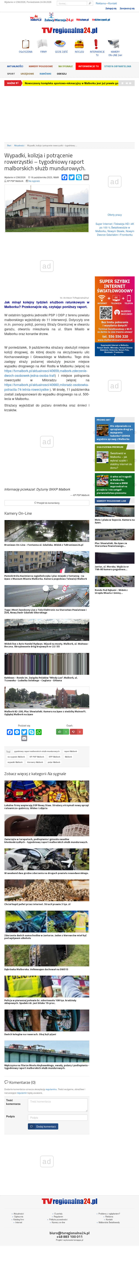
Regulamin (57, 1216)
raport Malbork (70, 751)
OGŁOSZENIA (25, 52)
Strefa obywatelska (117, 66)
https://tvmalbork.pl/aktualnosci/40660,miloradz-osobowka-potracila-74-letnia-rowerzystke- (46, 387)
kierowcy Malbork (35, 762)
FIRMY (43, 52)
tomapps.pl (78, 1239)
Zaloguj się (111, 8)
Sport (11, 73)
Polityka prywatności (57, 1219)
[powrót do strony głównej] (69, 30)
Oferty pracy (115, 215)
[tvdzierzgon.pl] (101, 17)
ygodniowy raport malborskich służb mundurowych (37, 751)
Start (9, 145)
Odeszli (62, 73)
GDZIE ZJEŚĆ (61, 52)
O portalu (57, 1213)
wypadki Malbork (15, 762)
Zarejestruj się (127, 8)
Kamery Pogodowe (41, 66)
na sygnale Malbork (16, 756)
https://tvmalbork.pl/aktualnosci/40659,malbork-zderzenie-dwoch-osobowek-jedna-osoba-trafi (45, 373)
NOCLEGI (79, 52)
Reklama (101, 3)
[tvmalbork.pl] (35, 17)
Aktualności (15, 66)
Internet (17, 1222)
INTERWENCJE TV (97, 53)
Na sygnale (65, 66)
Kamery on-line (57, 1222)
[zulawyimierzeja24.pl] (59, 17)
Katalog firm (17, 1219)
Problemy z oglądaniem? (108, 1213)
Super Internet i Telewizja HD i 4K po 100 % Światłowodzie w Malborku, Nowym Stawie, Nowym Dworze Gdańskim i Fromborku (114, 229)
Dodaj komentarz (45, 1126)
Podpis (10, 1116)
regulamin (22, 1092)
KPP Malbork (54, 756)
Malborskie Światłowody (108, 1222)
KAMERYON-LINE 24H (115, 53)
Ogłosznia (17, 1216)
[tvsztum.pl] (83, 17)
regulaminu (51, 1089)
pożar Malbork (54, 762)
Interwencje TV (88, 66)
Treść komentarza (13, 1102)
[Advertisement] (69, 114)
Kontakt (112, 3)
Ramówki (45, 73)
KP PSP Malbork (37, 756)
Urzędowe (27, 73)
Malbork (68, 756)
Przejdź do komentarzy (48, 502)
